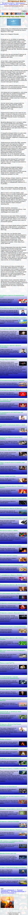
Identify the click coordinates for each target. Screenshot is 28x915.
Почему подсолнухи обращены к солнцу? (13, 317)
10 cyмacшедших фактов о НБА (10, 593)
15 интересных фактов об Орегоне (11, 508)
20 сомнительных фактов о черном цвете (13, 498)
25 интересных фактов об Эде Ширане (12, 308)
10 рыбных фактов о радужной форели (12, 878)
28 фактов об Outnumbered (8, 786)
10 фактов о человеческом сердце (10, 603)
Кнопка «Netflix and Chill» (8, 476)
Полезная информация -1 (8, 890)
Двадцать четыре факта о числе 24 (11, 809)
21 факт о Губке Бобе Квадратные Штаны (13, 867)
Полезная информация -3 (18, 891)
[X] (7, 14)
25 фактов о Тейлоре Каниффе (9, 821)
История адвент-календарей (9, 749)
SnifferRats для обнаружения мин (10, 759)
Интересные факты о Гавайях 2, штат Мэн (13, 768)
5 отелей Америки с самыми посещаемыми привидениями (9, 677)
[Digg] (11, 14)
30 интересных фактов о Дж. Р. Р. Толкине (13, 584)
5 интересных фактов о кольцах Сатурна (13, 329)
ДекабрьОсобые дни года (8, 853)
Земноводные (20, 3)
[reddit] (14, 14)
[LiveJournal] (16, 14)
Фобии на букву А (5, 739)
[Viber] (20, 14)
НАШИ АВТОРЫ (14, 4)
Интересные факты (18, 1)
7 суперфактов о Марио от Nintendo (11, 575)
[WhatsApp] (22, 14)
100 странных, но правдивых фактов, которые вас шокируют (12, 841)
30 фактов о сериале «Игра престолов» (12, 613)
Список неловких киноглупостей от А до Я (13, 518)
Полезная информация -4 (8, 892)
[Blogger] (9, 14)
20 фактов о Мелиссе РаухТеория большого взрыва (10, 724)
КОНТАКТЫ (3, 4)
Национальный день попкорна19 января (13, 626)
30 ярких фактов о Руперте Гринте (10, 689)
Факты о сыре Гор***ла (7, 663)
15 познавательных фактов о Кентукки (12, 380)
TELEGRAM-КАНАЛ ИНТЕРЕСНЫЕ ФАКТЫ (15, 5)
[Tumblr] (18, 14)
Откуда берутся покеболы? (8, 359)
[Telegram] (25, 14)
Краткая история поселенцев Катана (11, 565)
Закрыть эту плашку (13, 914)
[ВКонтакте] (3, 14)
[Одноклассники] (5, 14)
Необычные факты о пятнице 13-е (10, 450)
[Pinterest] (27, 14)
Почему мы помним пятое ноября (10, 546)
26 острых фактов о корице (8, 555)
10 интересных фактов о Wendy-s (10, 390)
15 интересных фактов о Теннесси (11, 829)
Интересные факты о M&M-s (9, 530)
